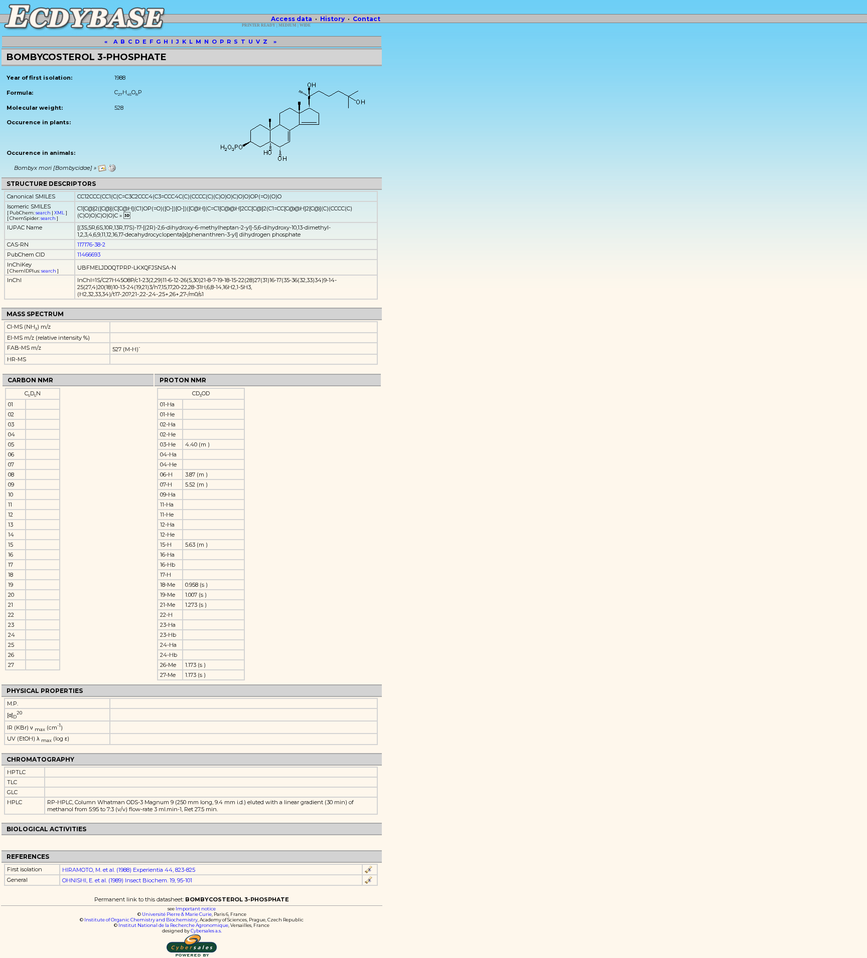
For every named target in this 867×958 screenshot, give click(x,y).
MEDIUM (287, 25)
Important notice (196, 908)
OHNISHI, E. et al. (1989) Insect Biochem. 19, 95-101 (127, 880)
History (332, 19)
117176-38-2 (91, 244)
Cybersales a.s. (206, 930)
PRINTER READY (258, 25)
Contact (366, 19)
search (43, 212)
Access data (291, 19)
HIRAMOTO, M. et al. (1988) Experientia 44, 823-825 (128, 869)
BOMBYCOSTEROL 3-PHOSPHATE (87, 57)
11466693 (88, 254)
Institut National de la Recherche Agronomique (173, 925)
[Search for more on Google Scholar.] (369, 869)
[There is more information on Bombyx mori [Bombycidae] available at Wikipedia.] (112, 167)
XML (59, 212)
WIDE (305, 25)
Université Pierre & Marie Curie (177, 914)
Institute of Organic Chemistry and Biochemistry (141, 919)
